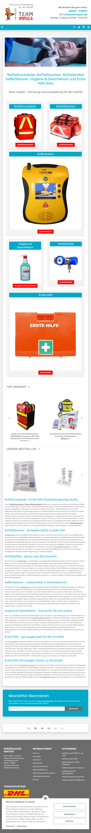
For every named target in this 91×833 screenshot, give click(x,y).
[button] (74, 27)
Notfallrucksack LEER (69, 759)
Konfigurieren (69, 814)
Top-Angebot (16, 387)
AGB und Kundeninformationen (44, 773)
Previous (9, 418)
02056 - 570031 (78, 11)
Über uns (36, 753)
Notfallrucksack (77, 523)
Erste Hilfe (45, 295)
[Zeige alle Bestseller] (39, 449)
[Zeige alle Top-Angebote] (29, 387)
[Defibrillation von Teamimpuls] (45, 194)
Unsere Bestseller (21, 449)
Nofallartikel (66, 244)
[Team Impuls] (19, 12)
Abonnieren (73, 709)
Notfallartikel (65, 282)
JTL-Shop (70, 830)
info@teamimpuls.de (75, 14)
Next (82, 418)
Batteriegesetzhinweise (41, 776)
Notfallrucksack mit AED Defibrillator (70, 763)
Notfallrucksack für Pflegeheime (73, 780)
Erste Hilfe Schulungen (26, 665)
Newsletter (37, 756)
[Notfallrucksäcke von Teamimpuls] (25, 126)
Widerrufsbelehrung (40, 770)
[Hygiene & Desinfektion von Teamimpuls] (25, 267)
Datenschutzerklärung (45, 701)
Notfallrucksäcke (25, 106)
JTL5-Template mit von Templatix (43, 830)
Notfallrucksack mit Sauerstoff (73, 777)
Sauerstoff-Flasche (62, 547)
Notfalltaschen (66, 106)
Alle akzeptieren (69, 806)
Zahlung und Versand (40, 766)
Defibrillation (45, 154)
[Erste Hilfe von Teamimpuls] (45, 335)
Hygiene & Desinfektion (25, 245)
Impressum (37, 760)
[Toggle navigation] (2, 27)
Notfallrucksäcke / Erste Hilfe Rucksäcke (26, 504)
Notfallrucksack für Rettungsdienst (69, 772)
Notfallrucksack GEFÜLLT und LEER (72, 754)
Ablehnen (70, 821)
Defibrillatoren (25, 587)
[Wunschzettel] (83, 27)
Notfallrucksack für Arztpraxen (73, 768)
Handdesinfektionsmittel (41, 618)
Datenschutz (37, 763)
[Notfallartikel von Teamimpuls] (66, 264)
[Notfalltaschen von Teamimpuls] (66, 126)
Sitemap (36, 779)
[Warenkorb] (88, 27)
